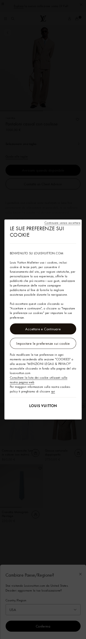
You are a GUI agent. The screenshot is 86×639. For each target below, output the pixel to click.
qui (53, 391)
